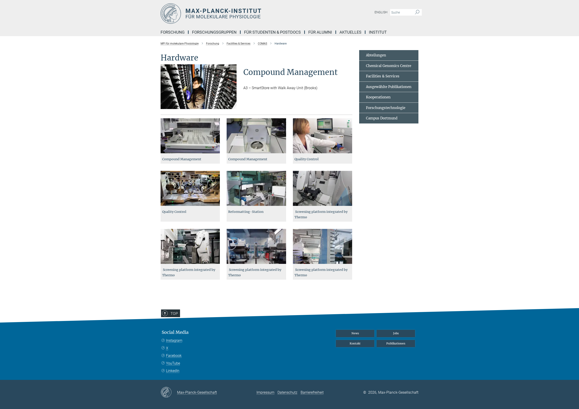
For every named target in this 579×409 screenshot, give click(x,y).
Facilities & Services (382, 76)
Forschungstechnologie (385, 108)
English (381, 12)
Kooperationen (378, 97)
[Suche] (417, 12)
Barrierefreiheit (312, 392)
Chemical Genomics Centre (388, 66)
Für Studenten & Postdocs (272, 32)
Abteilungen (376, 55)
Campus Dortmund (381, 118)
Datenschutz (287, 392)
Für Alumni (320, 32)
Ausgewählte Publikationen (388, 87)
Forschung (173, 32)
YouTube (173, 363)
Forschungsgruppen (214, 32)
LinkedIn (172, 371)
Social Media (175, 332)
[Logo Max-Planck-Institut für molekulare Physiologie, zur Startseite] (245, 13)
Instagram (174, 340)
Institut (378, 32)
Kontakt (355, 343)
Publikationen (395, 343)
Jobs (396, 333)
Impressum (265, 392)
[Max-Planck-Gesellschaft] (169, 392)
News (355, 333)
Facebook (174, 355)
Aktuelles (350, 32)
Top (174, 313)
